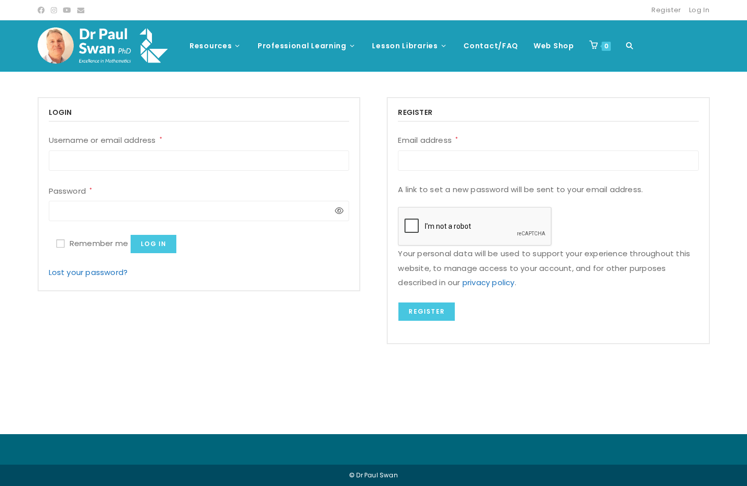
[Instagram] (54, 10)
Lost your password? (88, 272)
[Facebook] (43, 10)
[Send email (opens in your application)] (80, 10)
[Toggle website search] (629, 45)
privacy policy (488, 282)
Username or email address (105, 139)
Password (70, 190)
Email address (428, 139)
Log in (153, 243)
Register (666, 10)
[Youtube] (67, 10)
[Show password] (337, 211)
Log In (699, 10)
